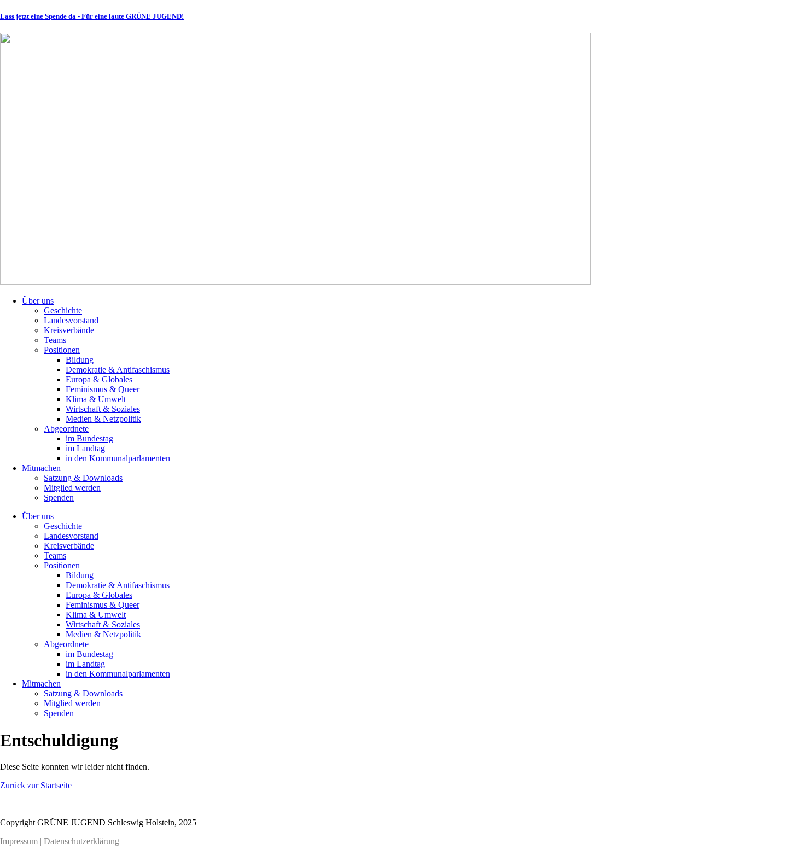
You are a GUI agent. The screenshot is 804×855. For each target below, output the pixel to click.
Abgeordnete (66, 428)
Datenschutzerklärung (81, 841)
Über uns (38, 300)
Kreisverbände (69, 330)
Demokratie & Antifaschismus (118, 369)
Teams (55, 340)
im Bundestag (89, 438)
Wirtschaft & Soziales (103, 409)
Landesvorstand (71, 320)
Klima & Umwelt (96, 399)
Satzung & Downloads (83, 477)
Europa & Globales (99, 379)
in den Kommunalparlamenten (118, 458)
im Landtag (85, 448)
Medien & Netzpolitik (103, 418)
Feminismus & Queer (102, 389)
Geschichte (63, 310)
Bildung (80, 359)
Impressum (19, 841)
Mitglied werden (72, 487)
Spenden (59, 497)
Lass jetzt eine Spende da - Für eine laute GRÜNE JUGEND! (92, 16)
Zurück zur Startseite (36, 785)
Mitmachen (41, 468)
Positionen (62, 349)
